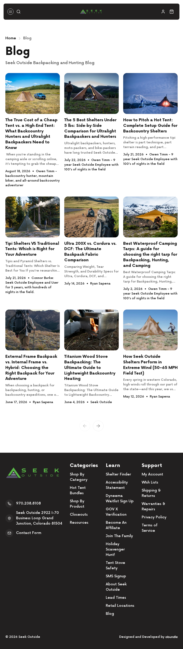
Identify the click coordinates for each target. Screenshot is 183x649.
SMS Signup (116, 576)
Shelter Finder (118, 474)
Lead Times (116, 598)
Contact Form (28, 533)
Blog (110, 614)
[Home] (91, 11)
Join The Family (119, 536)
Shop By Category (78, 477)
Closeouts (79, 515)
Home (10, 38)
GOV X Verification (116, 512)
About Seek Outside (116, 587)
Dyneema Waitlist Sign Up (120, 498)
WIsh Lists (150, 482)
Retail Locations (120, 606)
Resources (79, 523)
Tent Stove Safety (115, 565)
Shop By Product (77, 504)
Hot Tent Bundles (78, 490)
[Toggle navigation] (10, 11)
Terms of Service (150, 528)
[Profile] (163, 12)
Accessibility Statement (117, 485)
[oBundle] (171, 637)
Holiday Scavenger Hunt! (115, 549)
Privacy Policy (154, 517)
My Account (152, 474)
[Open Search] (19, 12)
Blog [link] (27, 38)
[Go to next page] (98, 426)
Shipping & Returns (151, 493)
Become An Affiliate (116, 525)
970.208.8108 (28, 503)
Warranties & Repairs (153, 506)
